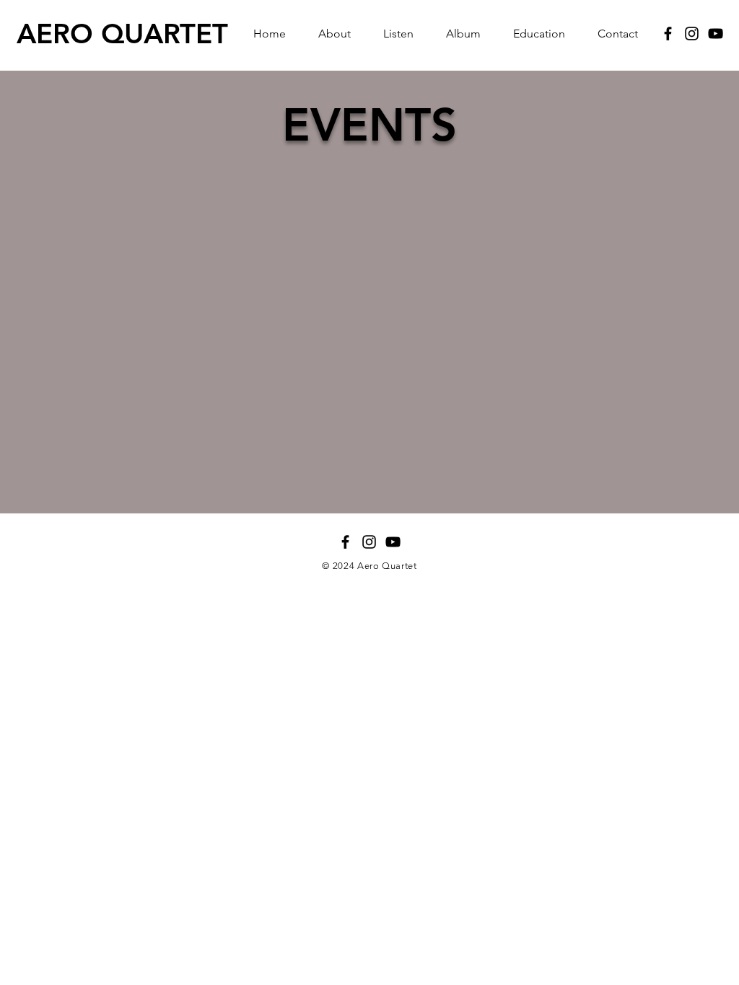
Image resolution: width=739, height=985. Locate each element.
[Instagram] (692, 34)
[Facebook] (668, 34)
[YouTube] (716, 34)
